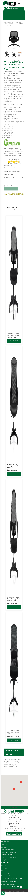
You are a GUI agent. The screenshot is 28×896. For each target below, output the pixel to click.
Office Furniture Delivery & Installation (11, 878)
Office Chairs (4, 866)
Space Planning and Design (8, 852)
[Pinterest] (18, 887)
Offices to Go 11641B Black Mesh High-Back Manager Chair (13, 598)
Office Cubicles (5, 873)
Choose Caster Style (8, 174)
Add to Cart (14, 341)
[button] (21, 782)
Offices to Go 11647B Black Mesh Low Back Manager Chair (13, 335)
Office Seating (11, 22)
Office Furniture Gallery (7, 850)
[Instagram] (15, 887)
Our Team (4, 847)
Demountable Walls (6, 876)
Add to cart (11, 189)
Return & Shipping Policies (8, 857)
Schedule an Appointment (14, 834)
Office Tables (4, 871)
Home (5, 22)
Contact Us (4, 844)
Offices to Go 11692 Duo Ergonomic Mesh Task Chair (13, 465)
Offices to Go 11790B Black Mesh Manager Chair (13, 732)
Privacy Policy (5, 860)
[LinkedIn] (9, 887)
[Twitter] (12, 887)
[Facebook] (6, 887)
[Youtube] (21, 887)
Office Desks (4, 868)
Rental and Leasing (6, 855)
